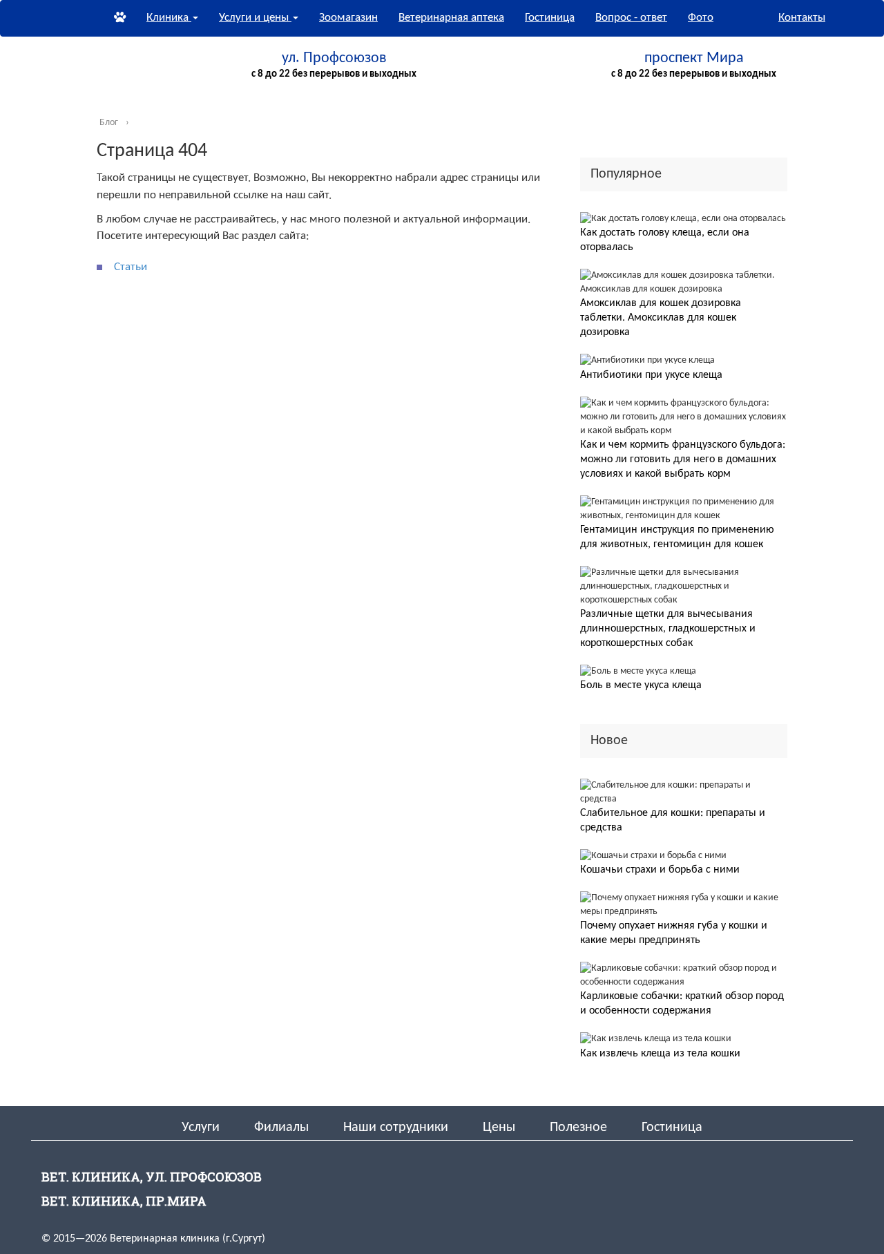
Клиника (168, 17)
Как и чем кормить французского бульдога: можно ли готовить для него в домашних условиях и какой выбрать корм (682, 459)
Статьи (130, 267)
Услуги (201, 1127)
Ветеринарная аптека (451, 17)
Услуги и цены (255, 17)
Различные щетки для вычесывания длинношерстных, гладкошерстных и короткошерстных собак (668, 629)
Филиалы (281, 1127)
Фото (700, 17)
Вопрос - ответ (631, 17)
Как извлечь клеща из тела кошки (660, 1053)
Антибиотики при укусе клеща (651, 375)
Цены (499, 1127)
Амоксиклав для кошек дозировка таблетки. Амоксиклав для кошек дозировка (660, 318)
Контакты (801, 17)
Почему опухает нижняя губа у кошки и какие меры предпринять (673, 933)
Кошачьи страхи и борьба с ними (660, 869)
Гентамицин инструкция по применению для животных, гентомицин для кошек (677, 537)
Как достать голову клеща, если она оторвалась (664, 240)
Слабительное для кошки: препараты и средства (672, 820)
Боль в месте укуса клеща (641, 685)
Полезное (578, 1127)
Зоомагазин (348, 17)
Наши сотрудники (395, 1127)
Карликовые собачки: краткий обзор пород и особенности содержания (682, 1003)
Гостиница (550, 17)
